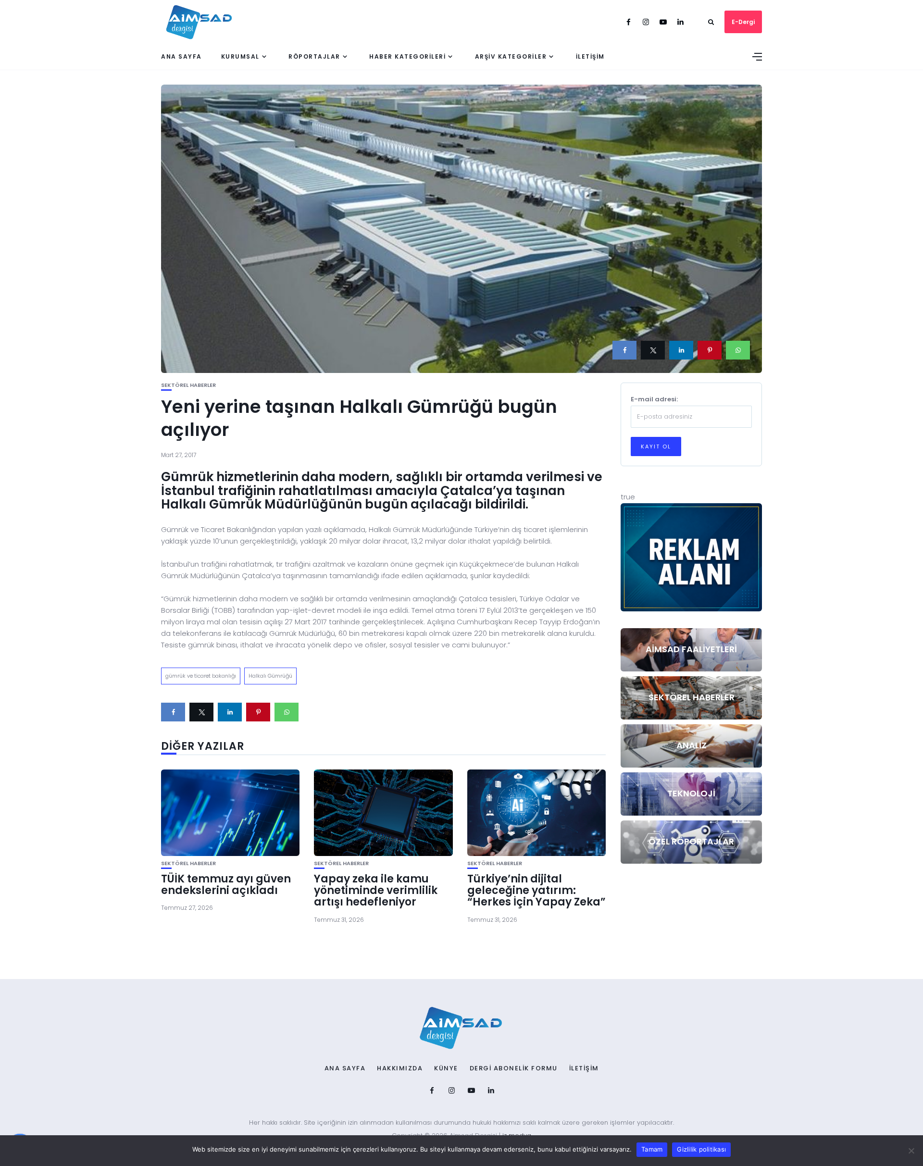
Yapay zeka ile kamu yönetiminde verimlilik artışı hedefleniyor (375, 890)
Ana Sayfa (181, 56)
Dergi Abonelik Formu (514, 1068)
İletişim (590, 56)
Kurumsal (240, 56)
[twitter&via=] (653, 350)
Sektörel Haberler (188, 385)
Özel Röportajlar (691, 841)
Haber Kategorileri (407, 56)
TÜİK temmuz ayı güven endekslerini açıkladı (226, 884)
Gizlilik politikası (701, 1149)
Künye (446, 1068)
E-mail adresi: (654, 399)
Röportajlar (314, 56)
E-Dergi (743, 22)
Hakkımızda (400, 1068)
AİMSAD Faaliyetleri (691, 649)
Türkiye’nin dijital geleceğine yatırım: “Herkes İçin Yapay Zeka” (536, 890)
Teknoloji (691, 793)
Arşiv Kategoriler (511, 56)
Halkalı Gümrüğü (270, 676)
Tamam (651, 1149)
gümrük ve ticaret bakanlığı (200, 676)
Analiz (691, 745)
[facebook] (624, 350)
